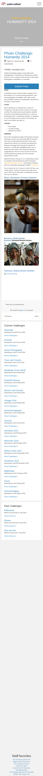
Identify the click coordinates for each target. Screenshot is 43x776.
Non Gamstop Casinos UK (21, 759)
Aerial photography (13, 410)
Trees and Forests (12, 360)
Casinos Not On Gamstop (21, 768)
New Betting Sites (21, 770)
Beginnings (9, 471)
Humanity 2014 (11, 431)
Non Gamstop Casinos (21, 764)
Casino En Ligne (21, 766)
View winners (9, 516)
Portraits (8, 340)
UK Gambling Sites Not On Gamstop (21, 772)
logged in (22, 310)
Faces (7, 481)
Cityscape (8, 330)
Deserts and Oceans (13, 390)
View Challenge (10, 335)
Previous (7, 316)
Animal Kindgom (11, 491)
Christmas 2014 (11, 461)
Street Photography (13, 350)
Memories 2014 (11, 441)
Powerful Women (12, 380)
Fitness (7, 520)
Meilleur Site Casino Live (21, 774)
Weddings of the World (14, 370)
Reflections (9, 510)
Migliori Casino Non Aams (21, 761)
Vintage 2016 (10, 400)
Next (37, 316)
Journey (8, 420)
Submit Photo (21, 86)
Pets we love (10, 530)
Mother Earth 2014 (13, 451)
